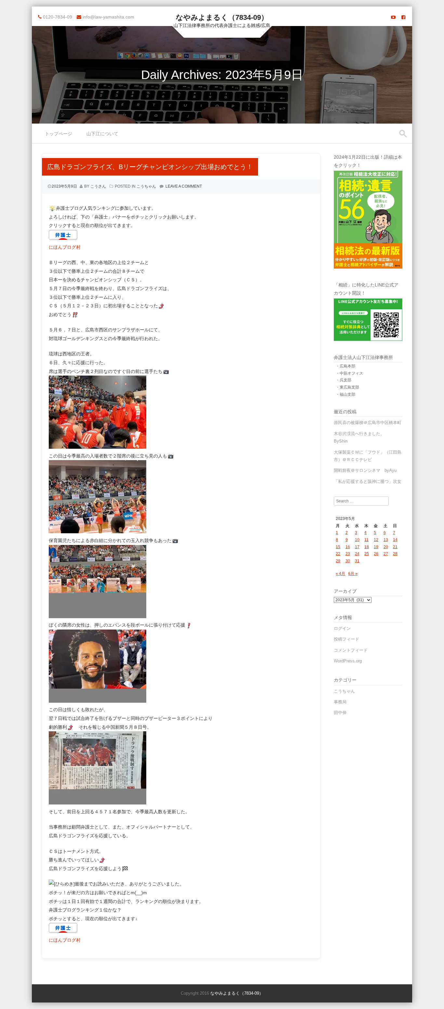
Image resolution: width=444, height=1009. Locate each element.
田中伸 (340, 712)
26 (376, 553)
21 (395, 547)
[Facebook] (403, 17)
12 (376, 540)
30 (348, 561)
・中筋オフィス (349, 373)
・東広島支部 (347, 387)
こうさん (98, 186)
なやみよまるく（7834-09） (222, 17)
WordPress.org (348, 660)
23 (348, 553)
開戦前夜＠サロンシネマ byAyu (365, 470)
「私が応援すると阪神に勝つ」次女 (367, 481)
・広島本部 (345, 366)
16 (348, 547)
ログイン (342, 628)
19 (376, 547)
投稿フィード (346, 639)
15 (338, 547)
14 (395, 540)
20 (386, 547)
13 (386, 540)
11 (366, 540)
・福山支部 (345, 394)
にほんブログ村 (65, 247)
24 (357, 553)
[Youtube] (393, 17)
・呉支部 (343, 380)
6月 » (353, 573)
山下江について (102, 133)
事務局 (340, 701)
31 (357, 561)
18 (366, 547)
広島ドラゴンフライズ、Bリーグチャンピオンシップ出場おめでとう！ (150, 166)
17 (357, 547)
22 (338, 553)
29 (338, 561)
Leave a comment (183, 186)
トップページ (58, 133)
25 (366, 553)
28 (395, 553)
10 (357, 540)
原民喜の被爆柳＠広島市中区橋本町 (367, 422)
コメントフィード (351, 650)
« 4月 (340, 573)
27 (386, 553)
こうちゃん (146, 186)
